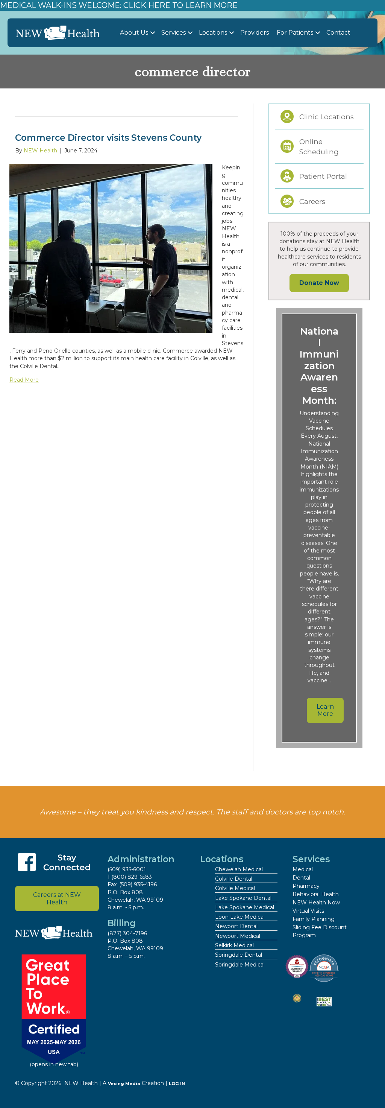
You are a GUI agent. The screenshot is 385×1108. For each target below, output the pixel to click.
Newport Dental (236, 926)
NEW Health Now (316, 902)
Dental (301, 877)
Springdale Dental (238, 954)
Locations (213, 32)
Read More (24, 379)
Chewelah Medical (239, 869)
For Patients (295, 32)
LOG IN (177, 1083)
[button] (152, 33)
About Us (134, 32)
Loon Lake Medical (240, 916)
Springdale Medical (240, 964)
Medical (303, 869)
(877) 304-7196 (127, 933)
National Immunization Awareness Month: (319, 365)
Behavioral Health (316, 894)
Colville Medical (235, 888)
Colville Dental (233, 878)
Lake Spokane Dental (243, 898)
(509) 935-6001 (127, 869)
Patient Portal (323, 176)
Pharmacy (306, 886)
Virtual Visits (308, 910)
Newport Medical (237, 936)
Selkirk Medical (234, 945)
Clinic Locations (326, 117)
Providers (254, 32)
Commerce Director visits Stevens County (108, 137)
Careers (312, 201)
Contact (338, 32)
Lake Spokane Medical (244, 907)
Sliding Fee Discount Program (320, 931)
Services (173, 32)
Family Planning (314, 919)
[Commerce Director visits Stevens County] (110, 247)
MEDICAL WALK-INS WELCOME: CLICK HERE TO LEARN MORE (119, 5)
